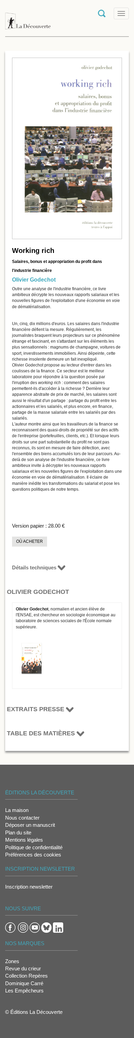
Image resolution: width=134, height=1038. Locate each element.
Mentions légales (24, 840)
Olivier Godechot (34, 280)
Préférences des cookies (33, 855)
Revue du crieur (23, 968)
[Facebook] (10, 927)
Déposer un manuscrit (30, 825)
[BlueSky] (46, 927)
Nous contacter (22, 818)
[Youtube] (35, 927)
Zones (12, 961)
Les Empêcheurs (24, 990)
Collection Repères (26, 976)
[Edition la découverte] (28, 17)
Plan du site (18, 832)
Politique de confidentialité (34, 847)
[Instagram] (23, 927)
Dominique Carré (24, 983)
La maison (17, 810)
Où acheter (29, 541)
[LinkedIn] (58, 927)
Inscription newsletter (29, 887)
